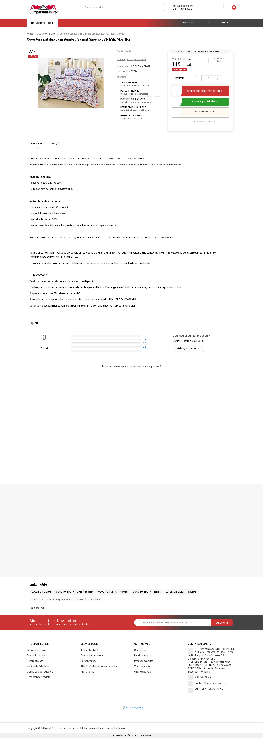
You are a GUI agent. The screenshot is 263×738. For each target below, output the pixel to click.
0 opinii (121, 59)
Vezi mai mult (38, 608)
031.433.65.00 (182, 8)
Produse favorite (143, 660)
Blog (207, 22)
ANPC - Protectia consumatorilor (99, 666)
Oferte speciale (143, 671)
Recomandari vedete (38, 677)
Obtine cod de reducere (40, 671)
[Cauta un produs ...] (159, 7)
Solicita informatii (204, 111)
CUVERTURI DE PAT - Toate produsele (51, 599)
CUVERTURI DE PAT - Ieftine (147, 591)
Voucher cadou (142, 666)
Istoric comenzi (142, 655)
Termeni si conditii (68, 728)
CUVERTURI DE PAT (46, 34)
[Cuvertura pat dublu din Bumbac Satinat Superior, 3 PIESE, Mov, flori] (71, 83)
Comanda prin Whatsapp (204, 101)
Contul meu (140, 650)
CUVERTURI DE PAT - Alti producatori (74, 591)
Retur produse (89, 660)
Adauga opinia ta (136, 59)
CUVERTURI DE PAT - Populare (180, 591)
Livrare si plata (35, 660)
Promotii (188, 22)
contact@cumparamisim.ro (210, 683)
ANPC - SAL (87, 671)
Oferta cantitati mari (92, 655)
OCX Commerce (144, 735)
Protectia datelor (36, 655)
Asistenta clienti (90, 650)
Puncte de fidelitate (38, 666)
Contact (226, 22)
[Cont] (221, 6)
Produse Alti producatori (87, 599)
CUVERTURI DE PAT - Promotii (113, 591)
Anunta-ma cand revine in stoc (204, 90)
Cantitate (179, 78)
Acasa (30, 34)
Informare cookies (37, 650)
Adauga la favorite (204, 121)
